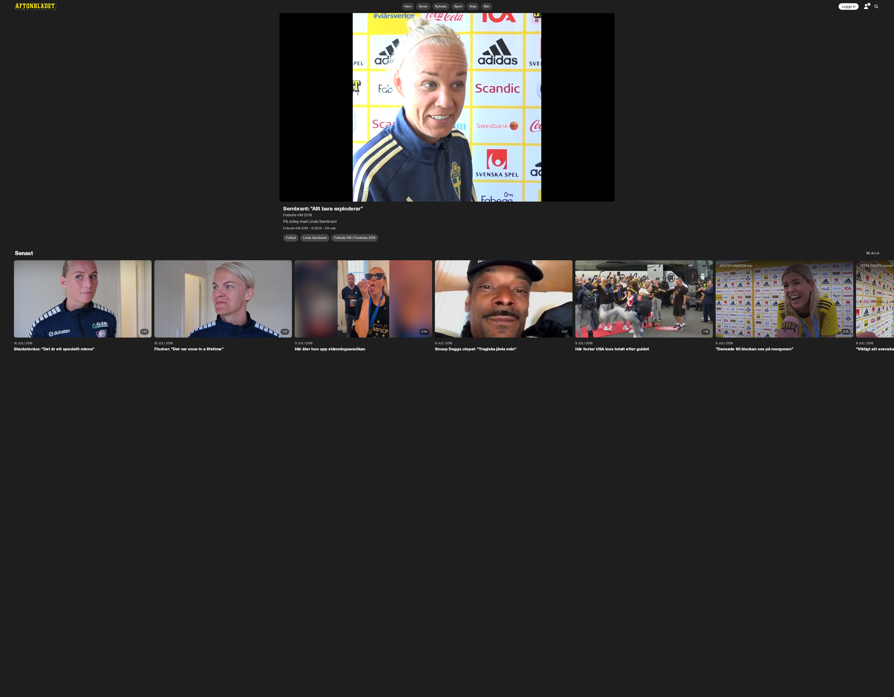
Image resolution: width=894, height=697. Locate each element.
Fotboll (291, 238)
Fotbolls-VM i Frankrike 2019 (354, 238)
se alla (872, 253)
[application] (447, 107)
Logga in (848, 6)
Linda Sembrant (315, 238)
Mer (487, 6)
